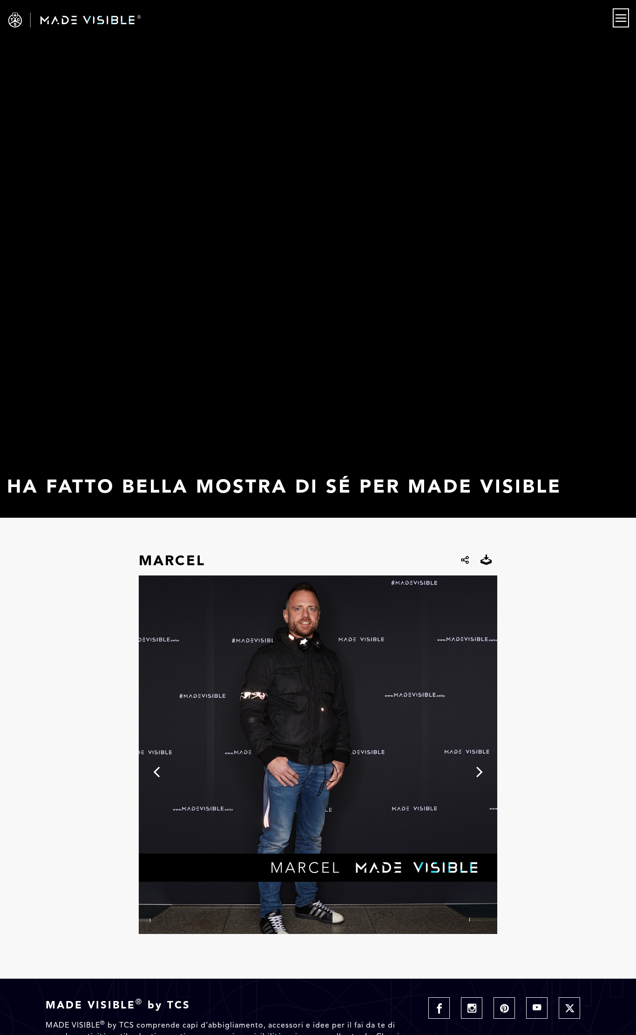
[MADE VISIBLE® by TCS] (127, 20)
